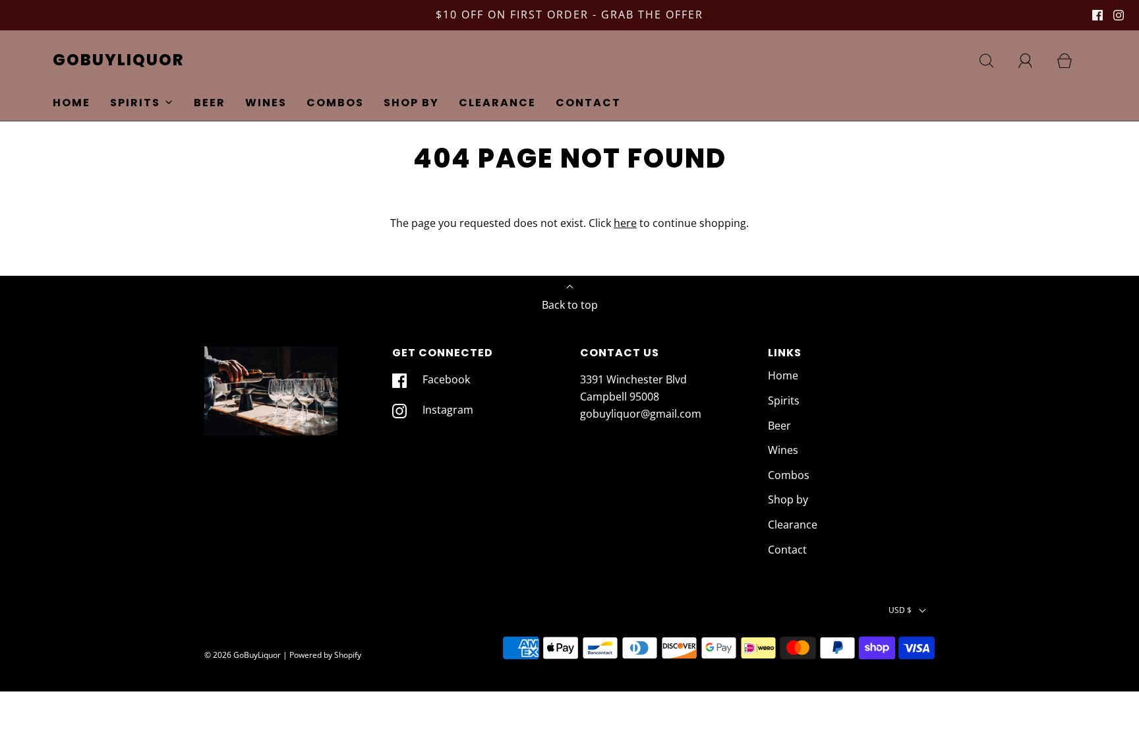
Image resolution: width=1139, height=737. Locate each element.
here (625, 223)
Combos (335, 102)
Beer (209, 102)
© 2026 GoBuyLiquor (242, 654)
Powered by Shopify (325, 654)
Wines (266, 102)
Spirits (784, 400)
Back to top (570, 305)
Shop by (411, 102)
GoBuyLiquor (119, 60)
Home (71, 102)
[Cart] (1071, 60)
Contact (588, 102)
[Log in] (1032, 60)
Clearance (497, 102)
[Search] (993, 60)
